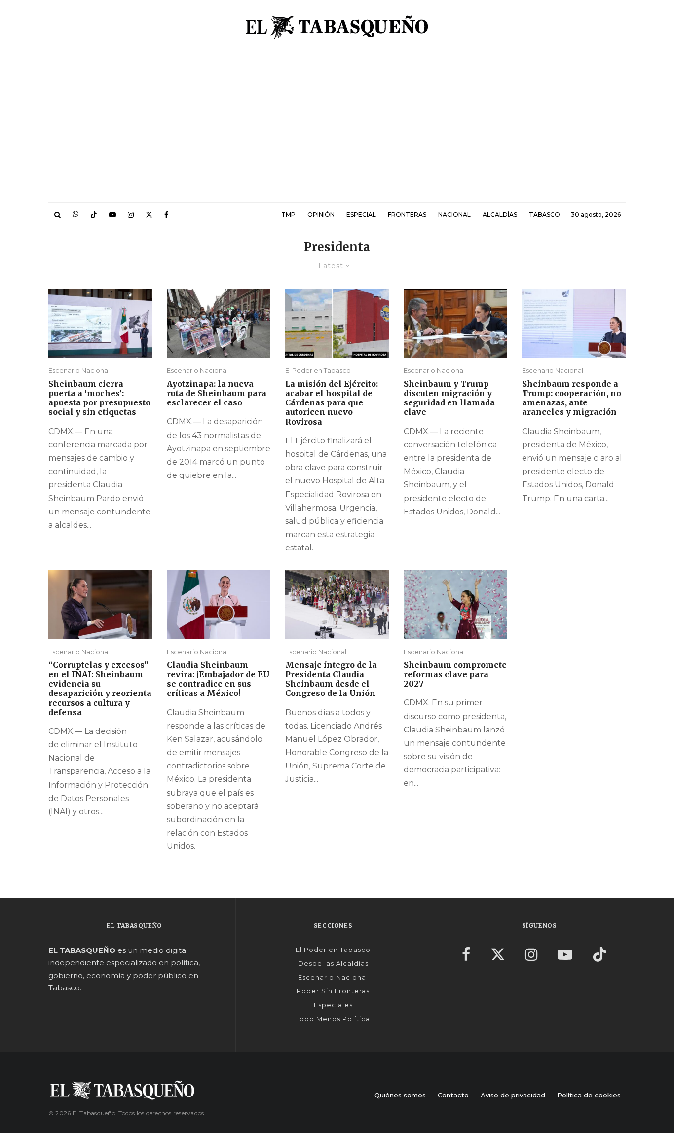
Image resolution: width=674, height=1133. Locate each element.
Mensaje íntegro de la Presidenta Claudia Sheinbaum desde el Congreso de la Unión (331, 679)
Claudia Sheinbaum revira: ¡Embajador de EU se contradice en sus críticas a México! (218, 679)
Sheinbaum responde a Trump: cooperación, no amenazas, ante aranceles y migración (571, 398)
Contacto (453, 1095)
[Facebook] (166, 214)
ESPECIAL (361, 214)
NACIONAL (454, 214)
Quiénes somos (400, 1095)
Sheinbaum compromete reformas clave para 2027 (455, 674)
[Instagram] (131, 214)
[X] (149, 214)
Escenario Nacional (79, 370)
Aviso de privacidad (513, 1095)
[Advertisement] (337, 128)
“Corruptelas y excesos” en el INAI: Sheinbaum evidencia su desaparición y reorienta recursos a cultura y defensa (99, 688)
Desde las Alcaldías (333, 963)
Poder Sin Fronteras (333, 991)
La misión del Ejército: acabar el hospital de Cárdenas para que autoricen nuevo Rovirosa (331, 403)
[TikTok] (93, 214)
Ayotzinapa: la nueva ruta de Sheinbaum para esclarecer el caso (216, 393)
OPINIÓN (321, 214)
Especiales (333, 1005)
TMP (288, 214)
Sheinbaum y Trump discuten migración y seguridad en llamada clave (449, 398)
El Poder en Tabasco (318, 370)
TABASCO (544, 214)
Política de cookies (589, 1095)
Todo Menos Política (333, 1019)
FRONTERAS (407, 214)
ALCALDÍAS (500, 214)
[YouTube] (112, 214)
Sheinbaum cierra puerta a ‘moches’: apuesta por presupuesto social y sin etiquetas (99, 398)
